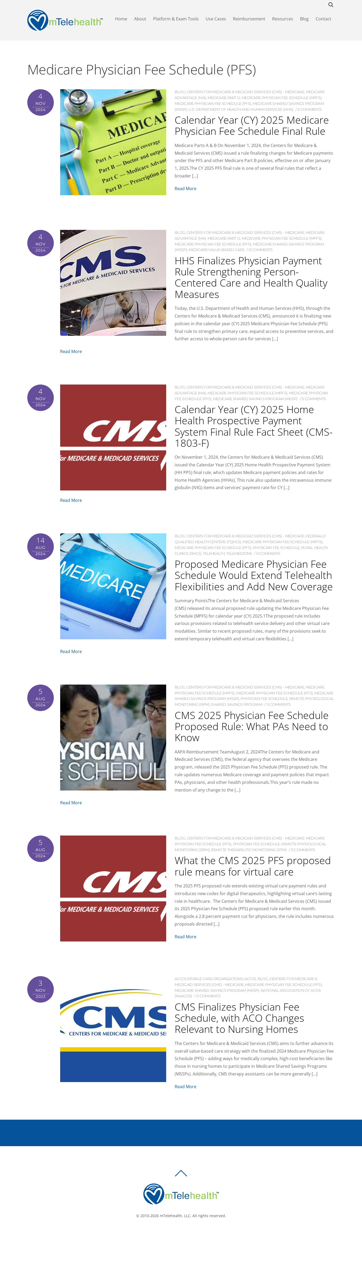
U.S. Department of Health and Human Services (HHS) (240, 109)
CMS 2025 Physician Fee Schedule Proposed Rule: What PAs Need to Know (252, 726)
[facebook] (175, 1233)
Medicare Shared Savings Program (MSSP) (255, 399)
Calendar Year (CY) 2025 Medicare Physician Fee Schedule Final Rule (252, 125)
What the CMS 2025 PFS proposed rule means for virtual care (253, 865)
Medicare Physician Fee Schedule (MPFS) (281, 98)
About (140, 19)
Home (121, 19)
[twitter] (183, 1233)
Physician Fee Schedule (276, 548)
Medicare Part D (224, 98)
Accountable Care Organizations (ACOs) (215, 979)
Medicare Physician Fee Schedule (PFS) (213, 103)
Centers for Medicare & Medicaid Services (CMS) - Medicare (245, 92)
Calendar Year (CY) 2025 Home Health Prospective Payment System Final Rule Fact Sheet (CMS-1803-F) (254, 426)
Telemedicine (239, 553)
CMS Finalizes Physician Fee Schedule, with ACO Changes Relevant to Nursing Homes (239, 1018)
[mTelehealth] (65, 28)
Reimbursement (249, 19)
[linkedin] (191, 1233)
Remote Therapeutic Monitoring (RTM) (249, 850)
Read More (185, 188)
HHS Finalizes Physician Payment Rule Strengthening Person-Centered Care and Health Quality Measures (251, 277)
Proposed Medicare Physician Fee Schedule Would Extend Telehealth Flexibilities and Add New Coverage (254, 575)
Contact (323, 19)
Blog (304, 19)
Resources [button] (282, 19)
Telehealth (214, 553)
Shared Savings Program (236, 704)
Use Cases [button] (216, 19)
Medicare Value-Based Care (216, 250)
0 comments (309, 109)
